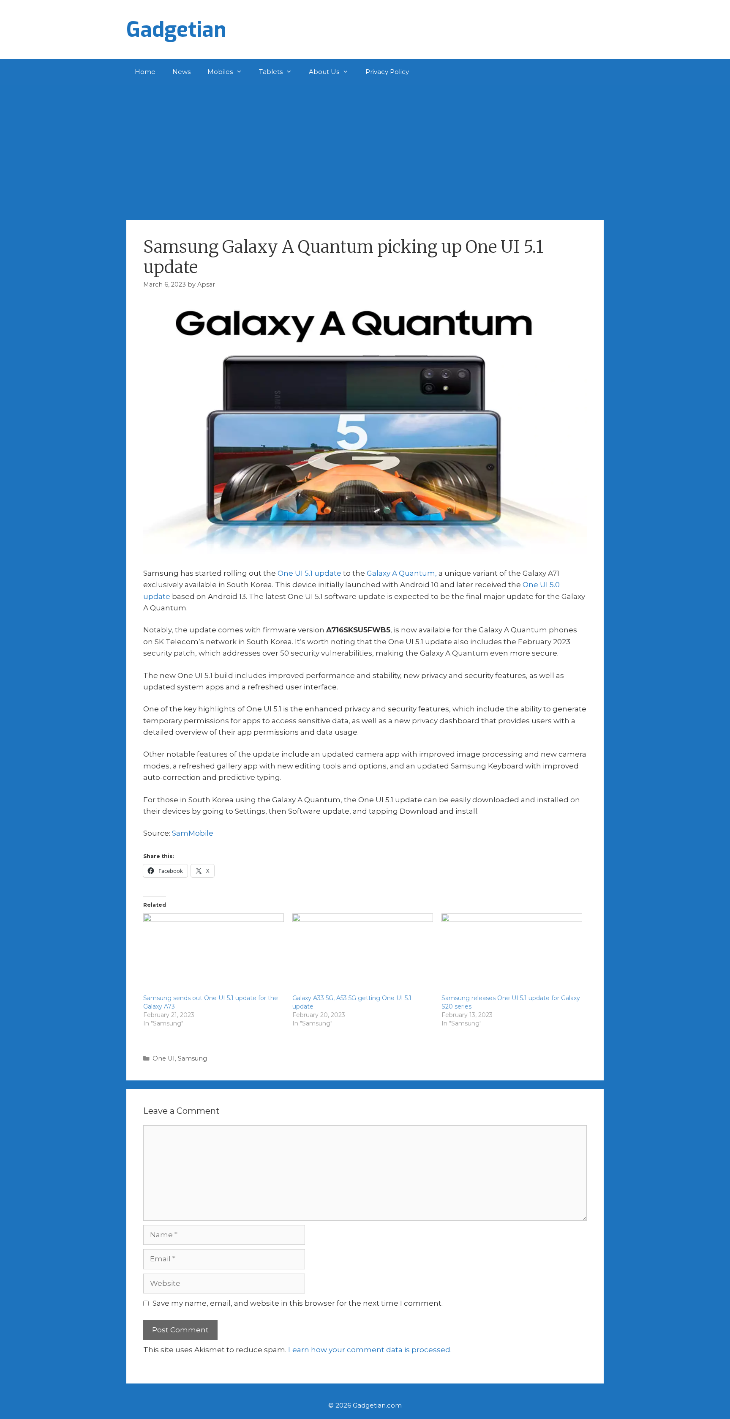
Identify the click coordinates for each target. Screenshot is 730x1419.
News (181, 72)
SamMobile (192, 833)
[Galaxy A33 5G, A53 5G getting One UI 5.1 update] (362, 953)
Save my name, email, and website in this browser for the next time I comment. (298, 1303)
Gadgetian (176, 30)
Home (145, 72)
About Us (324, 72)
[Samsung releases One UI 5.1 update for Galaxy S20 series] (511, 953)
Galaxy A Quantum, (402, 573)
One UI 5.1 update (309, 573)
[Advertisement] (365, 148)
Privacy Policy (387, 72)
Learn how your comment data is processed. (370, 1349)
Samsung (192, 1058)
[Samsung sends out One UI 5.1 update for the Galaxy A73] (213, 953)
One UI (164, 1058)
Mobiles (220, 72)
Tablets (271, 72)
